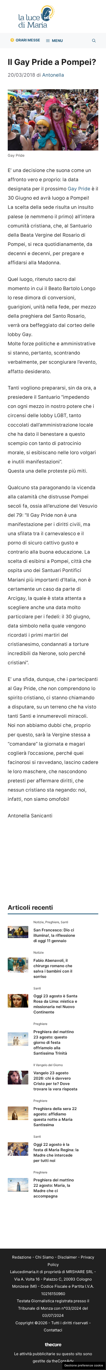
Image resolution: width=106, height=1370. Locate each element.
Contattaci (53, 1330)
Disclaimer (67, 1257)
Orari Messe (28, 40)
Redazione (21, 1257)
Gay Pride (79, 189)
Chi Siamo (44, 1257)
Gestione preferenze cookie (83, 1365)
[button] (94, 40)
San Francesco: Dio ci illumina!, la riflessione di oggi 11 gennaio (54, 935)
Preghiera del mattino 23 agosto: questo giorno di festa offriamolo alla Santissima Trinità (53, 1042)
